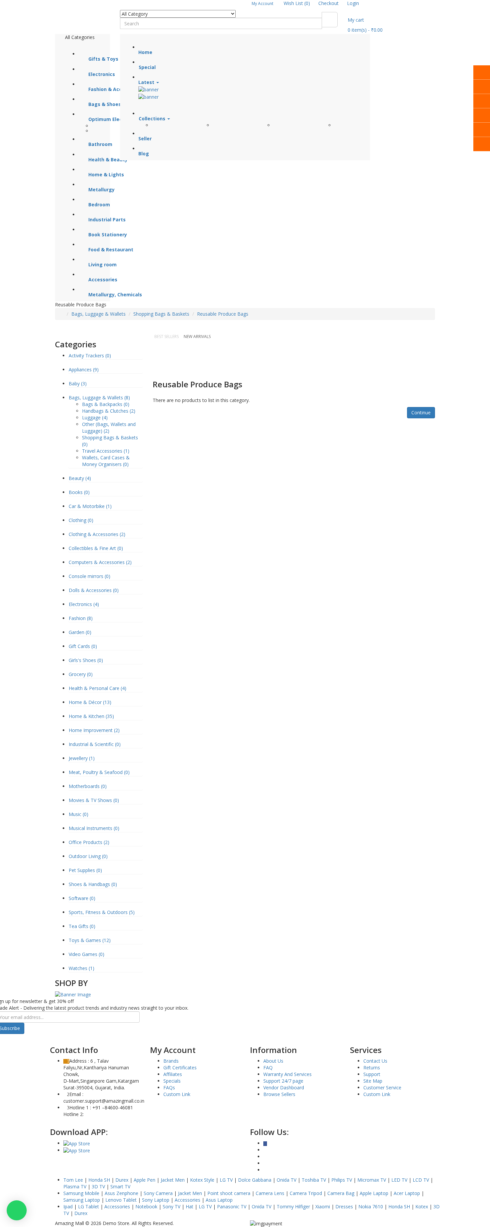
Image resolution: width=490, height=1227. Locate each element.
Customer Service (382, 1087)
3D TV (98, 1186)
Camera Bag (340, 1193)
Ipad (68, 1206)
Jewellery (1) (82, 758)
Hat (189, 1206)
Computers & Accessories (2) (100, 562)
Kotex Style (202, 1180)
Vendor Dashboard (283, 1087)
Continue (421, 412)
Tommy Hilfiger (293, 1206)
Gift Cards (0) (83, 646)
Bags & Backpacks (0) (105, 404)
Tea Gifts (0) (82, 926)
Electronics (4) (84, 604)
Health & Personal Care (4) (97, 688)
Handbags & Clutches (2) (108, 411)
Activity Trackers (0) (90, 355)
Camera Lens (270, 1193)
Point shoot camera (228, 1193)
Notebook (146, 1206)
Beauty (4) (80, 478)
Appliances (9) (84, 369)
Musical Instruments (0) (94, 828)
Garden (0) (80, 632)
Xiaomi (322, 1206)
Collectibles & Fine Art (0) (96, 548)
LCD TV (421, 1180)
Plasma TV (74, 1186)
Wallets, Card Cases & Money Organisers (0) (106, 460)
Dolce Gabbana (254, 1180)
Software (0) (82, 898)
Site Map (372, 1081)
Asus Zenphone (121, 1193)
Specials (172, 1081)
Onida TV (286, 1180)
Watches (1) (81, 968)
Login (353, 3)
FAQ (268, 1067)
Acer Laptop (407, 1193)
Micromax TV (371, 1180)
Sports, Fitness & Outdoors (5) (102, 912)
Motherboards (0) (88, 786)
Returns (371, 1067)
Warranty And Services (287, 1074)
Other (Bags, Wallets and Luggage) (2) (109, 427)
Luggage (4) (95, 417)
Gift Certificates (180, 1067)
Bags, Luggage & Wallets (98, 314)
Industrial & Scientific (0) (95, 744)
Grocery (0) (81, 674)
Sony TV (171, 1206)
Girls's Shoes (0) (86, 660)
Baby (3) (78, 383)
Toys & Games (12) (90, 940)
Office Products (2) (89, 842)
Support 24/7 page (283, 1081)
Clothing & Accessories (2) (97, 534)
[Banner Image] (73, 994)
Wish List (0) (297, 3)
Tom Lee (73, 1180)
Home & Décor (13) (90, 702)
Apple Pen (144, 1180)
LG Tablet (88, 1206)
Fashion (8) (81, 618)
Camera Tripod (306, 1193)
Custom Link (176, 1094)
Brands (171, 1061)
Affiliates (172, 1074)
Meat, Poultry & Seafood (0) (99, 772)
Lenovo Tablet (121, 1200)
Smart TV (120, 1186)
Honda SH (99, 1180)
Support (371, 1074)
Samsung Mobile (81, 1193)
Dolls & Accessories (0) (94, 590)
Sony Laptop (155, 1200)
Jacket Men (173, 1180)
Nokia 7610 (370, 1206)
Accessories (187, 1200)
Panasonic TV (231, 1206)
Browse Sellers (279, 1094)
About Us (273, 1061)
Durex (121, 1180)
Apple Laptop (374, 1193)
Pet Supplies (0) (85, 870)
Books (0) (79, 492)
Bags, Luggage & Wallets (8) (99, 397)
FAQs (169, 1087)
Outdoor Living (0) (88, 856)
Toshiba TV (314, 1180)
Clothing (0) (81, 520)
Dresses (344, 1206)
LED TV (399, 1180)
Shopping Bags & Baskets (161, 314)
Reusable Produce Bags (222, 314)
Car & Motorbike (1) (90, 506)
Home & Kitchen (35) (91, 716)
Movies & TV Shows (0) (94, 800)
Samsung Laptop (81, 1200)
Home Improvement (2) (94, 730)
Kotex (421, 1206)
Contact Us (375, 1061)
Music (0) (78, 814)
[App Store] (76, 1143)
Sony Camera (158, 1193)
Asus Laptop (219, 1200)
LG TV (226, 1180)
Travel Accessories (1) (105, 451)
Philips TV (341, 1180)
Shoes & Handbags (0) (93, 884)
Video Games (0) (86, 954)
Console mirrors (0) (89, 576)
